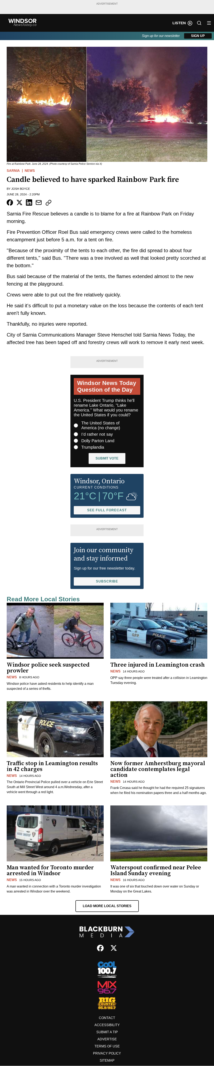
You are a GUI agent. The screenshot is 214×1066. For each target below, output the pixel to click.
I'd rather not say (97, 434)
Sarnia (13, 170)
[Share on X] (19, 202)
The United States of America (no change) (100, 425)
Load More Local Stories (107, 906)
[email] (39, 202)
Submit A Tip (107, 1032)
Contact (107, 1018)
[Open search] (199, 23)
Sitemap (107, 1060)
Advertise (107, 1039)
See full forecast (107, 510)
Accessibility (107, 1025)
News (30, 170)
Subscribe (107, 581)
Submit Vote (107, 458)
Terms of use (107, 1046)
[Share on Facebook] (10, 202)
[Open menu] (209, 23)
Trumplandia (92, 447)
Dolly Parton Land (97, 440)
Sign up (198, 36)
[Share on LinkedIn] (29, 202)
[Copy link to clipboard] (48, 202)
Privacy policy (107, 1053)
